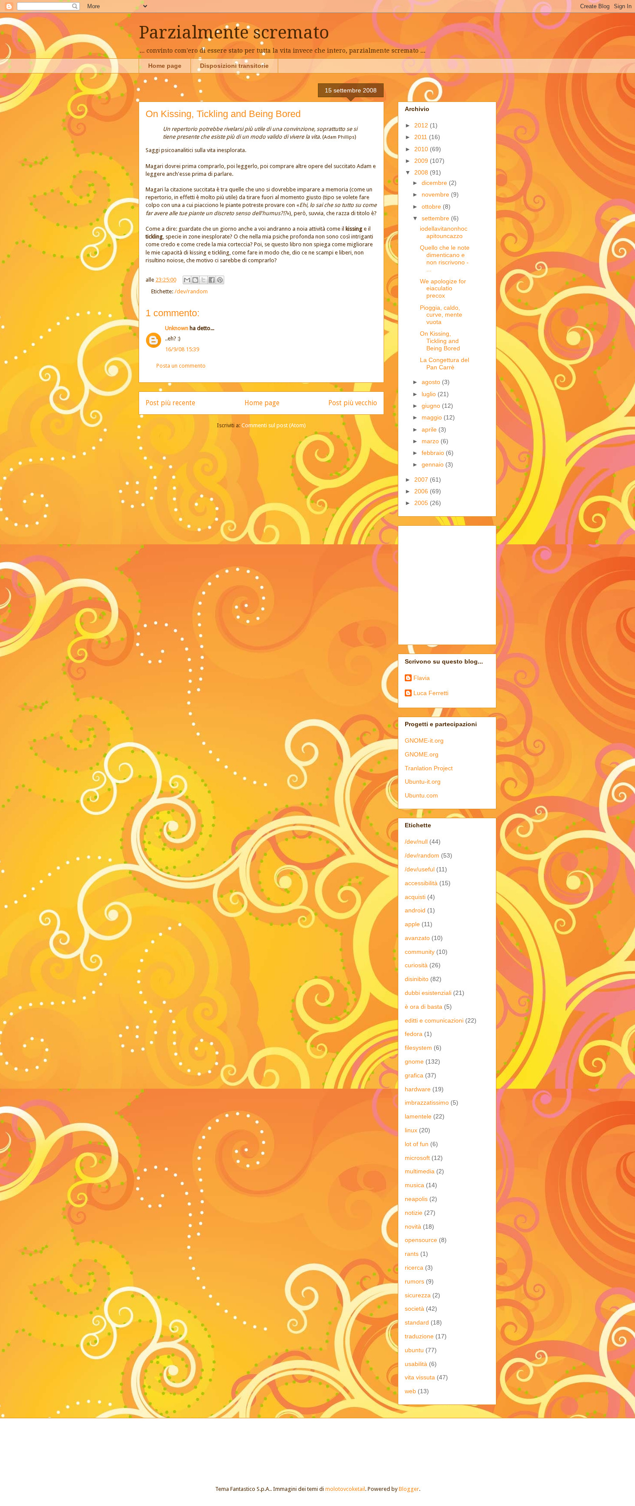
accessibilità (421, 883)
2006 (422, 491)
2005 (422, 502)
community (420, 951)
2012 (422, 125)
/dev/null (416, 841)
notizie (413, 1212)
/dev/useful (420, 869)
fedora (413, 1033)
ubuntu (414, 1350)
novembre (436, 194)
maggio (433, 417)
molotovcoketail (345, 1489)
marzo (431, 441)
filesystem (418, 1047)
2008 (422, 172)
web (410, 1391)
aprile (430, 429)
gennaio (433, 464)
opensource (421, 1239)
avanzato (417, 937)
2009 (422, 160)
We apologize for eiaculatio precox (443, 288)
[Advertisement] (459, 583)
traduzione (419, 1336)
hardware (418, 1089)
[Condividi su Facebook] (211, 280)
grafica (414, 1075)
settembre (436, 218)
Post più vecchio (352, 403)
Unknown (176, 328)
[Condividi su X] (203, 280)
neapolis (416, 1198)
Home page (164, 65)
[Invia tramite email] (187, 280)
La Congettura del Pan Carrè (444, 363)
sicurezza (418, 1295)
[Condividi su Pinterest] (220, 280)
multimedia (420, 1171)
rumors (414, 1281)
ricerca (414, 1267)
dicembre (435, 182)
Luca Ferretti (430, 692)
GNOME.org (421, 754)
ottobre (432, 206)
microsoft (417, 1157)
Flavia (421, 677)
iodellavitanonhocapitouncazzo (443, 232)
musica (414, 1185)
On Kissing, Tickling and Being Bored (440, 341)
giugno (432, 405)
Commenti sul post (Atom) (273, 425)
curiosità (416, 965)
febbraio (434, 452)
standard (417, 1322)
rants (412, 1253)
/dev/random (191, 291)
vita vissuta (420, 1377)
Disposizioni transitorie (234, 65)
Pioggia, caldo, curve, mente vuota (441, 315)
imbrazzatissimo (427, 1102)
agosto (432, 381)
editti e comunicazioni (434, 1020)
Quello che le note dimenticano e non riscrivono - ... (445, 258)
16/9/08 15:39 (182, 349)
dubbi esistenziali (428, 992)
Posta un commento (181, 365)
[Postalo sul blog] (195, 280)
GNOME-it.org (424, 740)
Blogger (409, 1489)
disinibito (417, 978)
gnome (414, 1061)
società (414, 1308)
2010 (422, 149)
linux (411, 1130)
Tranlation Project (429, 768)
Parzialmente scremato (234, 32)
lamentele (418, 1116)
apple (412, 924)
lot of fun (417, 1144)
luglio (430, 394)
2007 (422, 479)
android (415, 910)
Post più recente (170, 403)
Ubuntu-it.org (423, 781)
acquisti (415, 896)
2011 (421, 136)
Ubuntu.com (421, 795)
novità (413, 1226)
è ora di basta (423, 1006)
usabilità (416, 1363)
